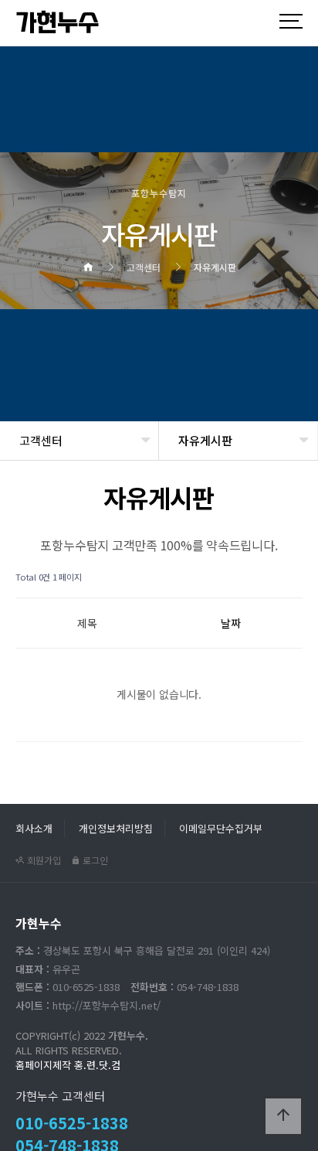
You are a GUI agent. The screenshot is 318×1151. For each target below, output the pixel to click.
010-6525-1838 (71, 1123)
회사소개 (33, 828)
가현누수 (57, 23)
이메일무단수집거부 (220, 828)
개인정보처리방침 (116, 828)
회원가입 (43, 860)
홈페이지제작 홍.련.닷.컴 (67, 1064)
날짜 (231, 623)
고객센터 (41, 440)
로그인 (94, 860)
